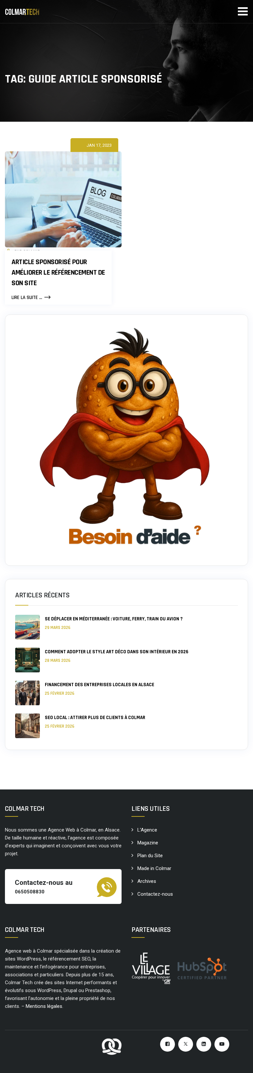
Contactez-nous (155, 894)
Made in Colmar (154, 868)
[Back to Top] (239, 1062)
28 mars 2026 (57, 660)
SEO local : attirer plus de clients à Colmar (95, 717)
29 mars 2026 (57, 627)
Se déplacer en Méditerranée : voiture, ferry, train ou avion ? (114, 619)
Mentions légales (44, 1006)
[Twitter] (185, 1044)
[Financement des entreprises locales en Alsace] (27, 693)
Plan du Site (150, 856)
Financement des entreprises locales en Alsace (99, 685)
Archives (146, 881)
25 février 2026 (59, 693)
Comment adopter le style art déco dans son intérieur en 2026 (116, 652)
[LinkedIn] (203, 1044)
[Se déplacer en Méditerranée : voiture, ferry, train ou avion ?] (27, 627)
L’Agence (147, 830)
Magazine (147, 843)
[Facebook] (167, 1044)
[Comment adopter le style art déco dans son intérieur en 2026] (27, 660)
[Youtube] (221, 1044)
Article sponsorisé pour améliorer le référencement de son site (58, 273)
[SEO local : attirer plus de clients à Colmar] (27, 725)
